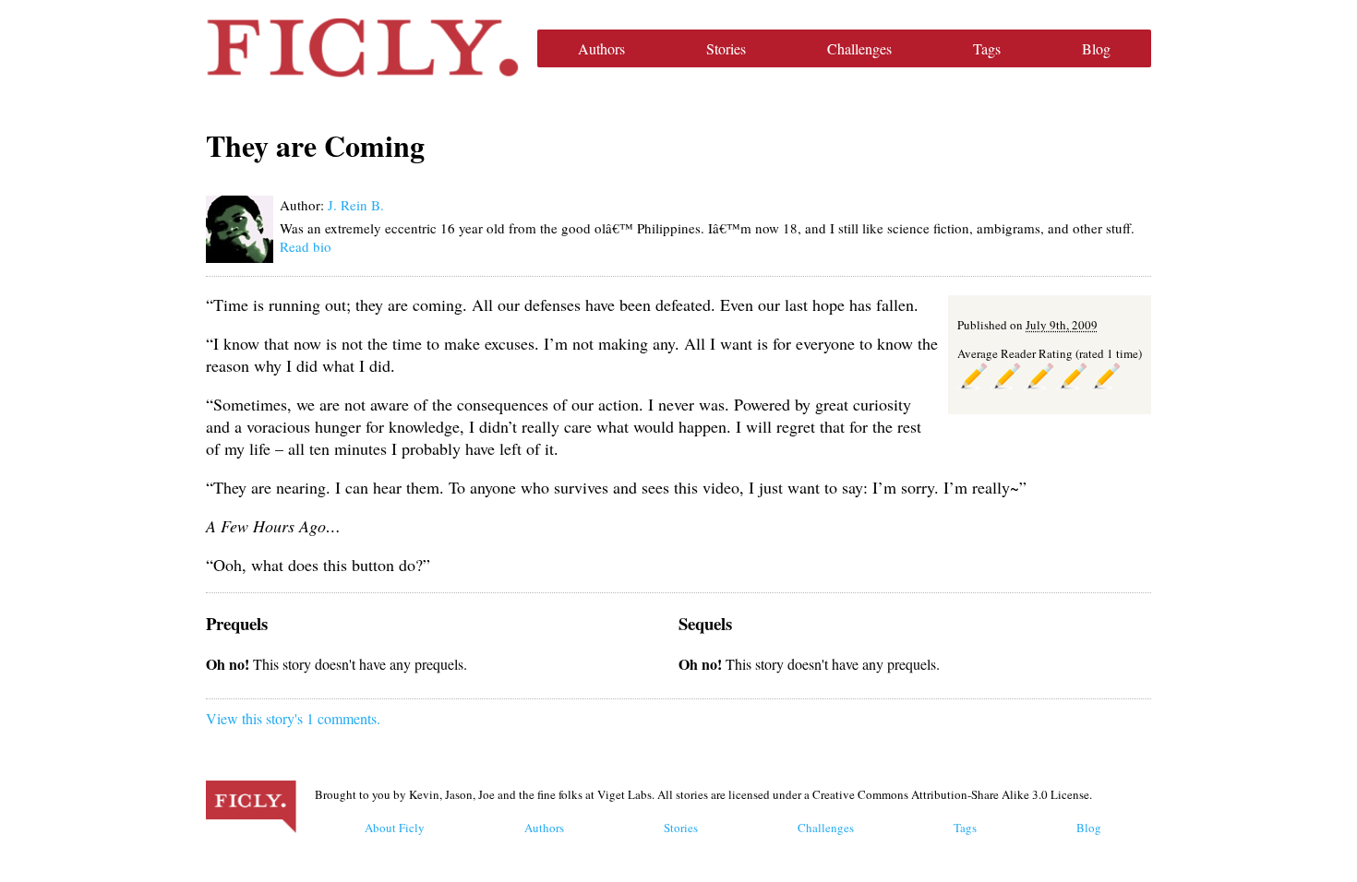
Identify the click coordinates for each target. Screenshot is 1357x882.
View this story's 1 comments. (293, 718)
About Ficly (395, 827)
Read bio (305, 246)
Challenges (859, 48)
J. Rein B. (356, 205)
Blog (1096, 48)
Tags (987, 48)
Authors (601, 48)
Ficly (362, 47)
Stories (726, 48)
